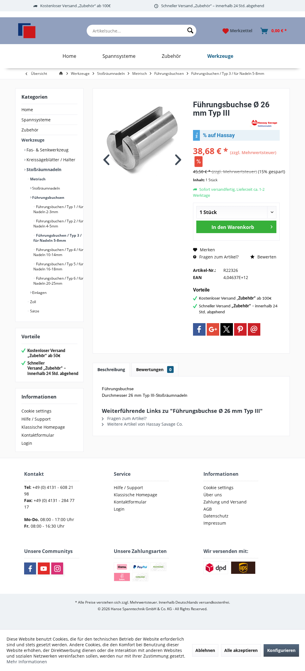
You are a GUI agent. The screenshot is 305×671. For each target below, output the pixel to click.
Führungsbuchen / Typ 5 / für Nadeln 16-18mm (58, 266)
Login (26, 443)
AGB (207, 509)
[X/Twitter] (226, 329)
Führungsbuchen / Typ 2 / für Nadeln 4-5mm (58, 223)
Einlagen (38, 292)
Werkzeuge (32, 140)
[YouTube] (44, 568)
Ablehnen (205, 650)
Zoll (32, 301)
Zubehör (29, 130)
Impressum (214, 523)
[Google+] (213, 329)
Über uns (212, 495)
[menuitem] (142, 31)
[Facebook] (199, 329)
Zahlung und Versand (225, 502)
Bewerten (266, 257)
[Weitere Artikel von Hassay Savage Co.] (265, 123)
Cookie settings (36, 411)
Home (27, 109)
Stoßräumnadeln (43, 169)
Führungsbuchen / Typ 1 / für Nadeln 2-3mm (58, 209)
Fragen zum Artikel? (218, 257)
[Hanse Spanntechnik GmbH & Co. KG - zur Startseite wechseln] (26, 30)
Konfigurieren (281, 650)
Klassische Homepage (43, 427)
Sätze (34, 311)
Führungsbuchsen (47, 197)
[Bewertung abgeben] (220, 121)
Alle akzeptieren (241, 650)
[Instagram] (57, 568)
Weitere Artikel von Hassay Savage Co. (144, 424)
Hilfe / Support (36, 419)
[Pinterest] (240, 329)
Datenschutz (215, 516)
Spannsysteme (36, 120)
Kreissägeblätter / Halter (50, 159)
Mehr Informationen (27, 661)
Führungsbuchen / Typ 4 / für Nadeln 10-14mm (58, 252)
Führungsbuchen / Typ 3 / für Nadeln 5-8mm (57, 238)
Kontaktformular (37, 435)
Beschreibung (111, 369)
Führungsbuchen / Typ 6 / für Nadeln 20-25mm (58, 281)
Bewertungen (154, 369)
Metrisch (37, 179)
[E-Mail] (254, 329)
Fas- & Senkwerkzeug (47, 150)
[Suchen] (190, 31)
